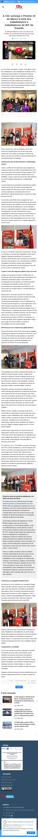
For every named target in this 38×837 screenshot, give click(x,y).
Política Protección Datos (8, 779)
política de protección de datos (14, 826)
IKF (28, 680)
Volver (19, 687)
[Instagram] (9, 816)
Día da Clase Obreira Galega (20, 680)
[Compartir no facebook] (16, 64)
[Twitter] (7, 816)
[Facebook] (4, 816)
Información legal (6, 777)
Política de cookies (6, 782)
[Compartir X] (12, 64)
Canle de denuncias (6, 785)
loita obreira (33, 680)
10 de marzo (10, 680)
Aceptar (31, 832)
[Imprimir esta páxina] (25, 64)
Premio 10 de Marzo (32, 682)
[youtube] (12, 816)
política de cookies (26, 825)
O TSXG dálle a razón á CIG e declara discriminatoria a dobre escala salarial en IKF (24, 724)
